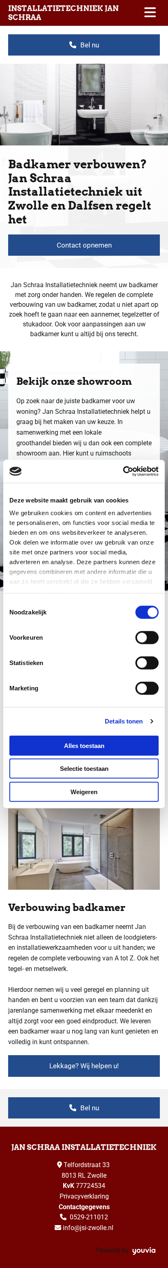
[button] (84, 45)
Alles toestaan (84, 745)
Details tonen (124, 721)
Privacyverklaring (84, 1196)
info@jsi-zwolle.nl (88, 1228)
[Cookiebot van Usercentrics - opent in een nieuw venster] (123, 471)
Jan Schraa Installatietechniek (84, 1147)
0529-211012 (89, 1217)
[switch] (147, 637)
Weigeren (84, 791)
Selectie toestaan (84, 768)
